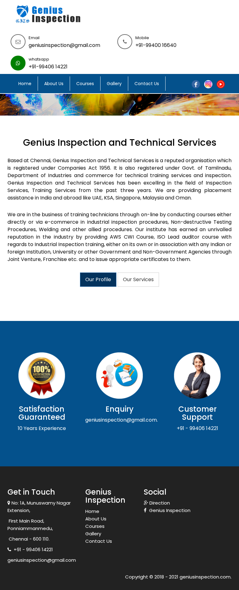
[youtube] (220, 83)
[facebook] (195, 83)
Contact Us (146, 83)
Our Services (138, 279)
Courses (85, 83)
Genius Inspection (168, 510)
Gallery (114, 83)
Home (24, 83)
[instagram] (208, 83)
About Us (53, 83)
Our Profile (98, 279)
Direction (159, 503)
